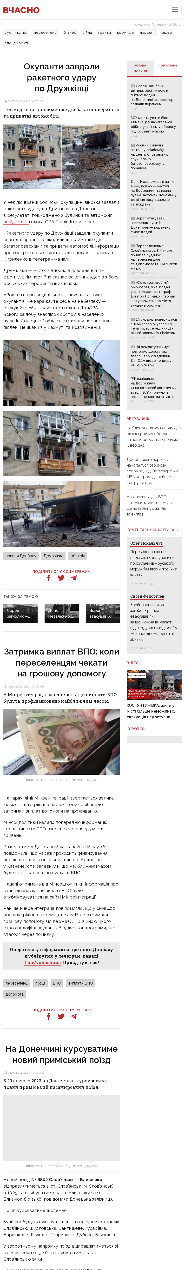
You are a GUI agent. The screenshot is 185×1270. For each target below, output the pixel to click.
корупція (125, 32)
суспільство (16, 32)
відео (167, 32)
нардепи (148, 32)
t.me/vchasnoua (42, 962)
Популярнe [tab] (168, 65)
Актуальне (138, 418)
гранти (104, 32)
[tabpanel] (154, 243)
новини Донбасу (21, 556)
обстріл (78, 556)
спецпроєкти (17, 43)
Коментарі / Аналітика (150, 530)
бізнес (70, 32)
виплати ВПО (80, 983)
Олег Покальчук (146, 543)
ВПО (57, 983)
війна (87, 32)
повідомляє (16, 221)
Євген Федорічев (147, 596)
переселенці (46, 32)
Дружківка (53, 556)
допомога (15, 994)
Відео (133, 663)
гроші (40, 983)
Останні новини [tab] (140, 68)
